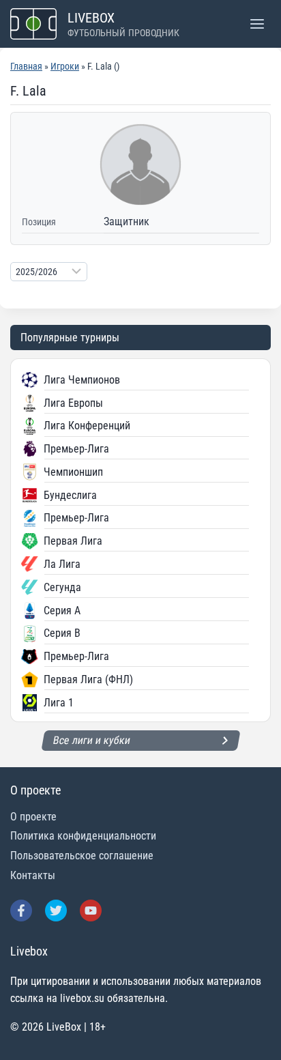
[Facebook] (21, 910)
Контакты (32, 875)
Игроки (64, 66)
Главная (26, 66)
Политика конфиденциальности (83, 835)
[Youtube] (91, 910)
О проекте (33, 816)
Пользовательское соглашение (81, 855)
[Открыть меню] (257, 23)
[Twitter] (56, 910)
